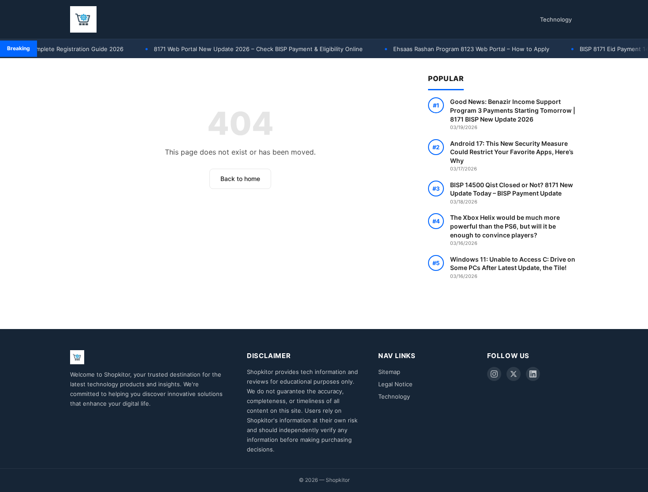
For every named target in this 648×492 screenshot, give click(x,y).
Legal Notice (395, 384)
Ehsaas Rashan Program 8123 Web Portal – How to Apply (462, 48)
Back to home (240, 178)
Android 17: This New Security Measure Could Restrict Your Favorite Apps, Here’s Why (512, 156)
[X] (513, 374)
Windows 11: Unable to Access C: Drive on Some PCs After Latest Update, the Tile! (512, 267)
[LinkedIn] (533, 374)
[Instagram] (494, 374)
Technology (556, 19)
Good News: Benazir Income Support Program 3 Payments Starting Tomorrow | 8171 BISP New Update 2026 (512, 114)
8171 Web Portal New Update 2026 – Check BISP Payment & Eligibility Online (248, 48)
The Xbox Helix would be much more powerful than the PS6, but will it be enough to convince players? (505, 230)
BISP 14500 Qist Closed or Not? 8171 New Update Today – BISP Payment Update (511, 193)
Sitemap (389, 371)
